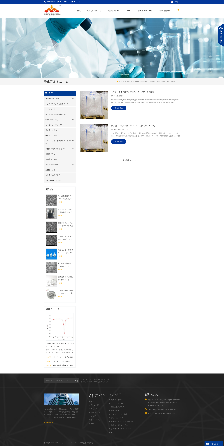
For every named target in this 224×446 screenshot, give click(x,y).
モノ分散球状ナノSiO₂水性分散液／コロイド (65, 197)
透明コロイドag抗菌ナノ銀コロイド (65, 278)
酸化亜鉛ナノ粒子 (117, 407)
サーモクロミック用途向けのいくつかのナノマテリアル (60, 345)
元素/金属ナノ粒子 (115, 17)
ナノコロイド (114, 16)
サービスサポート (145, 10)
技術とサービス (93, 17)
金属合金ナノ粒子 (52, 159)
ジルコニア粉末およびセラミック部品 (59, 142)
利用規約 (92, 16)
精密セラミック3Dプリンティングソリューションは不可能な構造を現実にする (65, 251)
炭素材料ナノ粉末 (52, 164)
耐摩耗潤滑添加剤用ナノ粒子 (63, 365)
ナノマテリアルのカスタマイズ (57, 104)
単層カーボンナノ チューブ (121, 425)
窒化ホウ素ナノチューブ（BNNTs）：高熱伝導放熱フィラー (65, 224)
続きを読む (119, 108)
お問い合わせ (164, 10)
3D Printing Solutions (53, 180)
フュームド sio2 (117, 418)
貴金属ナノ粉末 (51, 130)
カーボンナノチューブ (120, 15)
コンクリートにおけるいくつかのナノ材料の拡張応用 (63, 361)
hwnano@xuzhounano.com (82, 2)
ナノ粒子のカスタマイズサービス (100, 15)
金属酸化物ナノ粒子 (157, 81)
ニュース (128, 10)
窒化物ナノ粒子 (51, 170)
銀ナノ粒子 (115, 411)
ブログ (93, 416)
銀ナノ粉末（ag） (52, 120)
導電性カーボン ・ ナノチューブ (123, 421)
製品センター (113, 10)
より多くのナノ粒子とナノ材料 (136, 81)
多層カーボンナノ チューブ (121, 429)
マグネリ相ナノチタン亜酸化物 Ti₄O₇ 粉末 (65, 211)
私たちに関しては (94, 10)
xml (92, 423)
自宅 (79, 10)
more (60, 202)
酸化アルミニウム (173, 81)
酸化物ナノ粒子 (51, 135)
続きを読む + (48, 422)
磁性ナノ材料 (136, 15)
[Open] (221, 35)
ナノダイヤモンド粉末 (119, 414)
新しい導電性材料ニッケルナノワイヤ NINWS (65, 265)
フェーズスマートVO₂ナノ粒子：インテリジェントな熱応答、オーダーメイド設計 (65, 238)
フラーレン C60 (117, 403)
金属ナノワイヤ (51, 154)
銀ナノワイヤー (116, 400)
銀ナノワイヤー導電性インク (56, 114)
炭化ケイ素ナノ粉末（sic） (56, 149)
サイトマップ (96, 420)
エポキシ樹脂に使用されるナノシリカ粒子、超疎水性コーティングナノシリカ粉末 (65, 292)
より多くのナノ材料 (53, 175)
